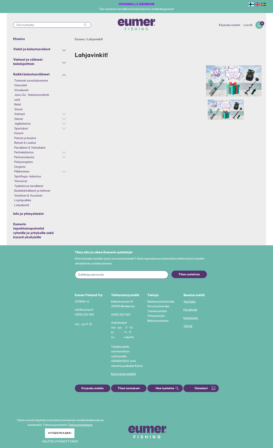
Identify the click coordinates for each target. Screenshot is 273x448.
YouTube (189, 301)
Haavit (18, 133)
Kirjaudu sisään (229, 25)
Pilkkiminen (21, 171)
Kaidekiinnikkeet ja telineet (32, 190)
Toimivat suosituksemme (31, 80)
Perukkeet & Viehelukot (29, 147)
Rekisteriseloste (158, 320)
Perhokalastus (24, 152)
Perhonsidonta (24, 157)
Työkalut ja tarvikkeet (28, 186)
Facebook (190, 309)
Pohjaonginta (23, 162)
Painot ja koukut (25, 138)
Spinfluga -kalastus (27, 176)
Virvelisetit (21, 90)
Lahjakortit (21, 205)
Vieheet (19, 114)
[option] (234, 80)
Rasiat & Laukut (25, 142)
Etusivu (80, 39)
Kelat (17, 104)
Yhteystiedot (156, 315)
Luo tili (248, 25)
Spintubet (21, 128)
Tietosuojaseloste (80, 424)
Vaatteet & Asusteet (28, 195)
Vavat (18, 109)
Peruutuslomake (158, 306)
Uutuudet (20, 85)
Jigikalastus (22, 123)
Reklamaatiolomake (160, 301)
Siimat (18, 119)
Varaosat (20, 181)
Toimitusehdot (157, 311)
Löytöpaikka (22, 200)
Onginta (20, 166)
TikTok (187, 326)
